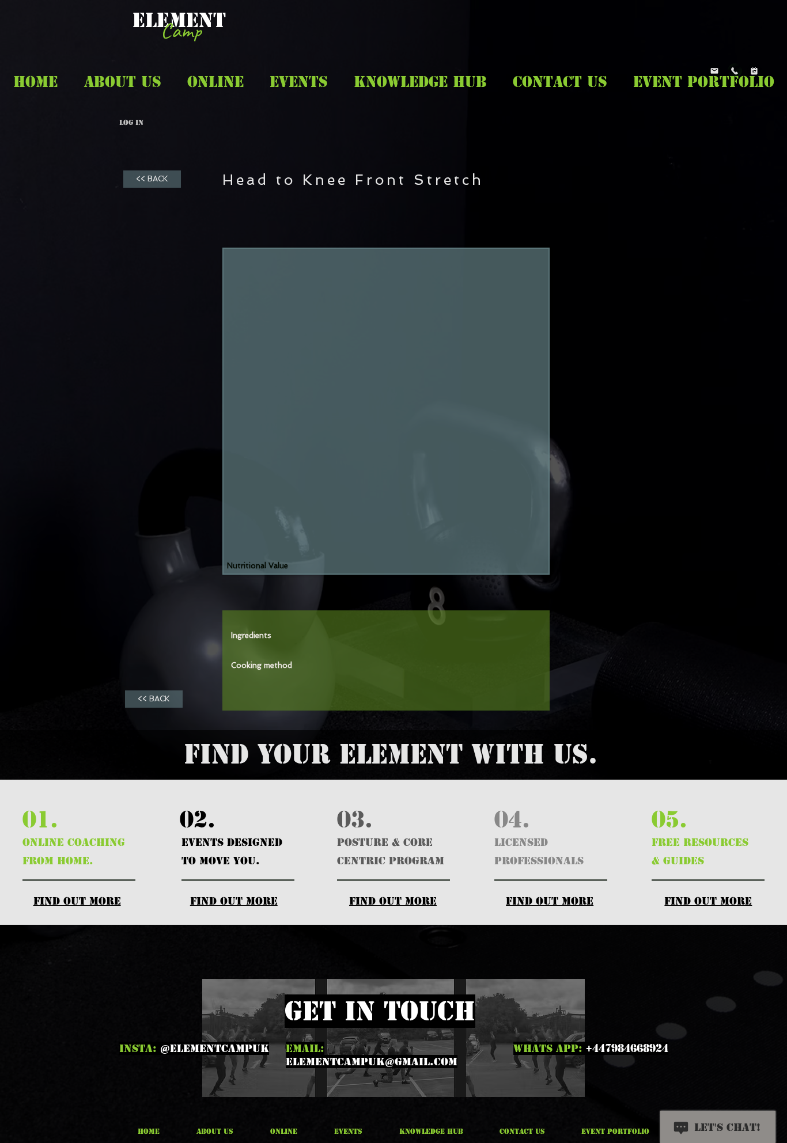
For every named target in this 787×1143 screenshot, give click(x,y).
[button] (122, 81)
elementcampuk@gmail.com (371, 1061)
